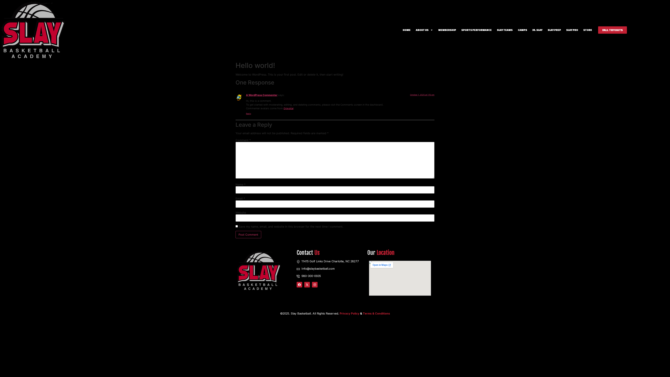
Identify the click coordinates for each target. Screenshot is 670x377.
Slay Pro (572, 29)
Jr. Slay (537, 29)
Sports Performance (476, 29)
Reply (248, 113)
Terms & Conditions (376, 313)
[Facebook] (299, 284)
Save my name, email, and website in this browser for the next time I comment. (291, 226)
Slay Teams (505, 29)
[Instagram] (315, 284)
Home (407, 29)
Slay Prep (554, 29)
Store (587, 29)
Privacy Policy (349, 313)
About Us (422, 29)
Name (240, 184)
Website (241, 212)
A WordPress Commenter (261, 95)
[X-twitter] (307, 284)
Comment (243, 140)
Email (240, 198)
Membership (447, 29)
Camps (522, 29)
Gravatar (288, 108)
